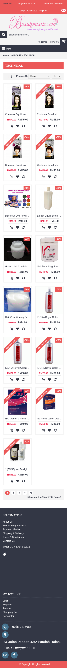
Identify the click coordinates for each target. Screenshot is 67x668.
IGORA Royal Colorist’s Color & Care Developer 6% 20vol (18, 367)
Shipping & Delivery (13, 533)
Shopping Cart (10, 612)
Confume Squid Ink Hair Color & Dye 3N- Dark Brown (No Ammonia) (18, 114)
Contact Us (9, 540)
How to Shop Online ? (14, 525)
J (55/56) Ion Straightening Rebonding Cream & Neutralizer (18, 469)
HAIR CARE (15, 55)
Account (7, 608)
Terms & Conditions (13, 537)
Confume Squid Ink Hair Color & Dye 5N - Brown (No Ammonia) (50, 114)
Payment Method (12, 529)
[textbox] (33, 34)
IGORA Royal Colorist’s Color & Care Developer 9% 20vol (50, 367)
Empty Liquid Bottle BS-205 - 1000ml (50, 215)
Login (6, 600)
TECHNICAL (30, 55)
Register (7, 604)
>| (31, 492)
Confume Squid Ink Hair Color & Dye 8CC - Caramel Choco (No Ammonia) (50, 165)
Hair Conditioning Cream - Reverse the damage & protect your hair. (18, 317)
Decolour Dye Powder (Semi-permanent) (18, 215)
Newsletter (8, 616)
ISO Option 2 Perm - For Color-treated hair (18, 418)
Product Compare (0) (27, 76)
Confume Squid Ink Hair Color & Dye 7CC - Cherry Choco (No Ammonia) (18, 165)
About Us (8, 521)
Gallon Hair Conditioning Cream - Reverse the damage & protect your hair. (18, 266)
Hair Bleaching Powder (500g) (50, 266)
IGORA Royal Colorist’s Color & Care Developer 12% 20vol (50, 317)
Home (5, 55)
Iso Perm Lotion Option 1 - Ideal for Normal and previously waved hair (50, 418)
